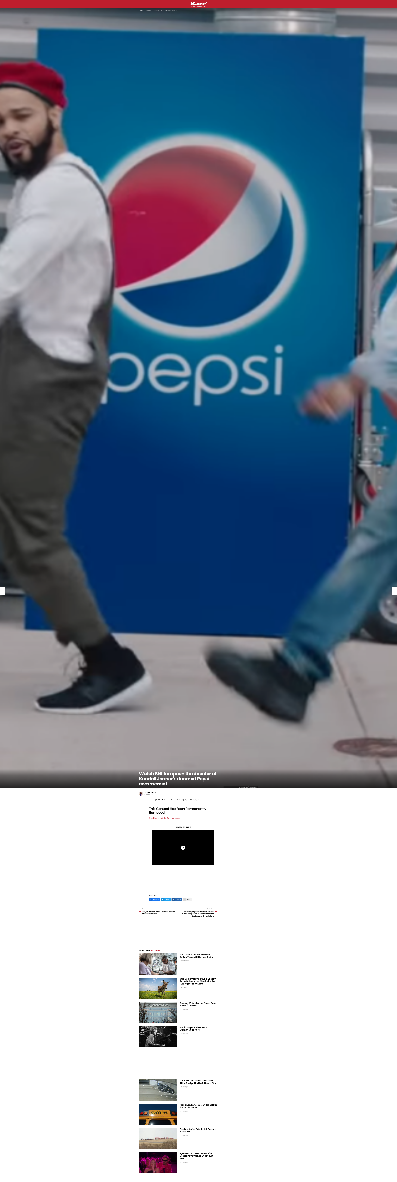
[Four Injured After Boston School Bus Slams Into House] (158, 1114)
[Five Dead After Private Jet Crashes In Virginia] (158, 1138)
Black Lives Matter (161, 800)
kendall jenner (171, 800)
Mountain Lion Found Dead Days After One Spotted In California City (198, 1082)
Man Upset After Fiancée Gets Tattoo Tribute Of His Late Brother (197, 956)
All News (155, 950)
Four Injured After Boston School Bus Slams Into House (198, 1106)
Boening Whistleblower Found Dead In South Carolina (198, 1004)
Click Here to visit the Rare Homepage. (164, 818)
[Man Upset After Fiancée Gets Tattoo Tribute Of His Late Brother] (158, 964)
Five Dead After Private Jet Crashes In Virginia (198, 1130)
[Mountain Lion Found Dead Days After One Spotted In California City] (158, 1090)
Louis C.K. (180, 800)
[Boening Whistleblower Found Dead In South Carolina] (158, 1012)
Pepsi (186, 800)
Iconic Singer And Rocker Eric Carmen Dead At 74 (194, 1028)
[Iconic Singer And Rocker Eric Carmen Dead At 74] (158, 1036)
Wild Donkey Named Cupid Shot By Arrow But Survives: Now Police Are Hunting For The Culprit (198, 981)
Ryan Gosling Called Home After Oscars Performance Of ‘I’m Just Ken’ (196, 1156)
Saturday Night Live (195, 800)
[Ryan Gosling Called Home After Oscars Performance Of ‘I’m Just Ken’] (158, 1163)
